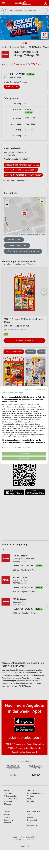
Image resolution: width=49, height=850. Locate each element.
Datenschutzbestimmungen (35, 389)
